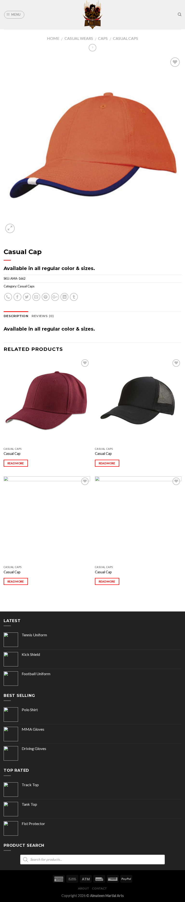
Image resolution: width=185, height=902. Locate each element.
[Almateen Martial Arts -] (92, 14)
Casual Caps (125, 38)
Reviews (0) (43, 316)
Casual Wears (79, 38)
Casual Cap (12, 453)
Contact (99, 888)
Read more (15, 463)
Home (53, 38)
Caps (103, 38)
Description (16, 316)
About (83, 888)
